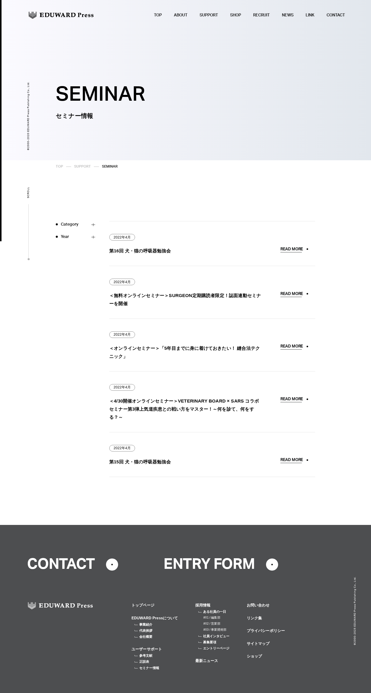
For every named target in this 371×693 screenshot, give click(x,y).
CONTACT (336, 15)
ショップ (254, 656)
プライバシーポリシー (266, 630)
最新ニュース (206, 660)
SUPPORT (209, 15)
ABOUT (181, 15)
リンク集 (254, 618)
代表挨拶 (146, 630)
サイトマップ (258, 643)
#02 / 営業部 (211, 623)
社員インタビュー (216, 636)
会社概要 (146, 636)
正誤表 (144, 661)
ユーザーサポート (146, 649)
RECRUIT (261, 15)
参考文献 (146, 655)
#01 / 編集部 (211, 617)
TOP (158, 15)
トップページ (142, 605)
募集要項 (210, 642)
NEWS (288, 15)
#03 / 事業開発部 (214, 629)
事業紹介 (146, 624)
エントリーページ (216, 648)
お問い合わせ (258, 605)
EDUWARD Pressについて (154, 618)
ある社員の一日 (214, 612)
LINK (310, 15)
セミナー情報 (149, 668)
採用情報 (203, 605)
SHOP (235, 15)
